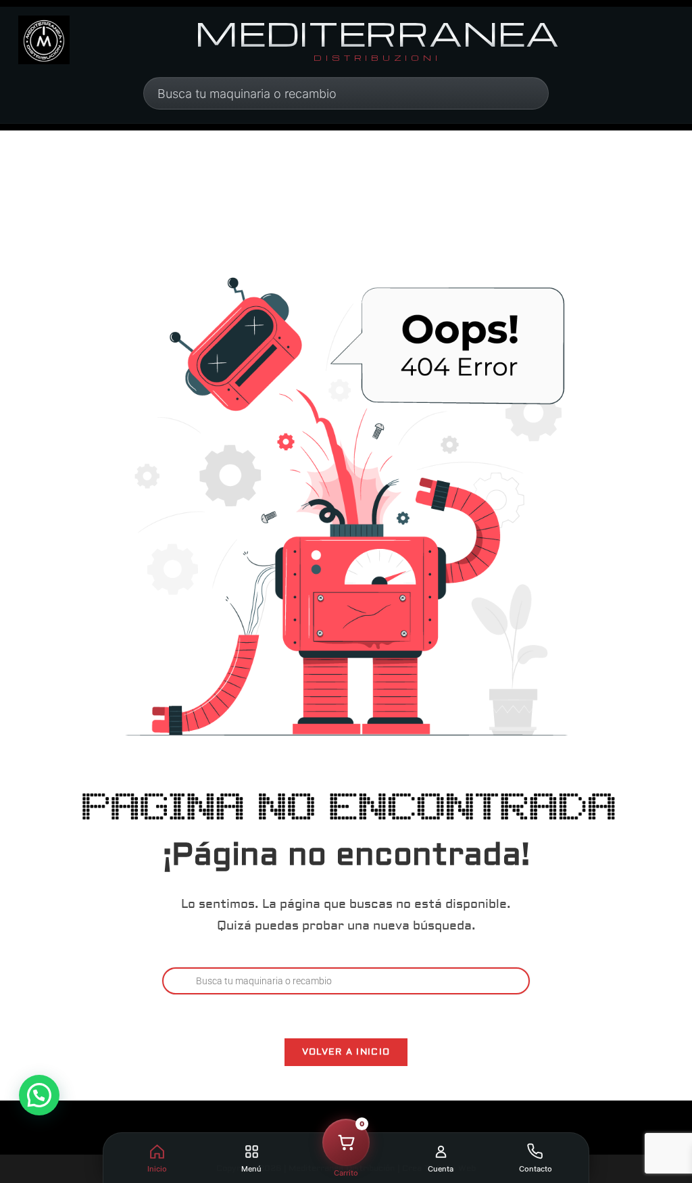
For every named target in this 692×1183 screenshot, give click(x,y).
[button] (39, 1095)
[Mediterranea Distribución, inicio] (44, 40)
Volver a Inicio (346, 1051)
